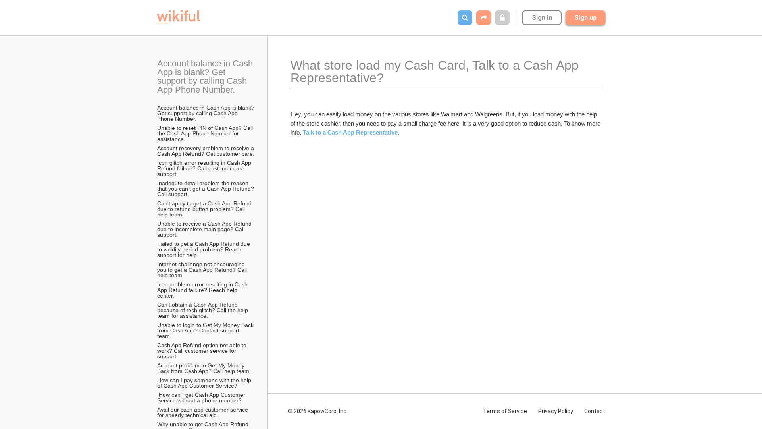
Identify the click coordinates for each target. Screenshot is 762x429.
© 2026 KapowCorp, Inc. (318, 411)
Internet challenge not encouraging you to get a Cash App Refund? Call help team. (202, 269)
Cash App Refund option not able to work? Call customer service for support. (202, 350)
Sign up (585, 17)
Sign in (542, 17)
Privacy (555, 411)
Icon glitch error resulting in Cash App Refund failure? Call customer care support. (205, 168)
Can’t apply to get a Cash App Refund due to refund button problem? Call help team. (205, 209)
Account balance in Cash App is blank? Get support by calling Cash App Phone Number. (206, 76)
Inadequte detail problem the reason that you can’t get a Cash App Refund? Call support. (206, 188)
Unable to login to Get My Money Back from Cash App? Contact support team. (206, 330)
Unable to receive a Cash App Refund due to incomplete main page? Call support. (205, 229)
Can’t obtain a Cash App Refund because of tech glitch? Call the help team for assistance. (203, 310)
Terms (505, 411)
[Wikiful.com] (178, 16)
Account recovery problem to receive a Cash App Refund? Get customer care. (206, 151)
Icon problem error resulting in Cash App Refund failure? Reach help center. (203, 290)
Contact (594, 411)
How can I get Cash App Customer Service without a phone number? (202, 398)
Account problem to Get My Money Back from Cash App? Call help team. (204, 368)
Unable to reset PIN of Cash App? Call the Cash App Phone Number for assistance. (205, 133)
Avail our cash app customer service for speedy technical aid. (203, 412)
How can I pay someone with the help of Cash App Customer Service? (205, 383)
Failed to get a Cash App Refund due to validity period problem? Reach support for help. (204, 249)
